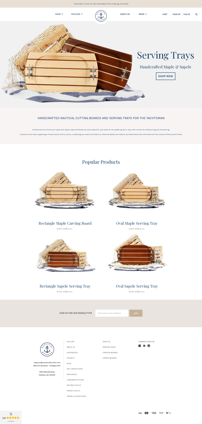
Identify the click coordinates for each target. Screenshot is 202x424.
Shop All (107, 341)
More (141, 14)
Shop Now (165, 76)
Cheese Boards (110, 358)
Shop (58, 14)
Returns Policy (74, 385)
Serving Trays (109, 347)
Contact (70, 358)
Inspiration (72, 352)
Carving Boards (110, 352)
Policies (75, 14)
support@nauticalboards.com (47, 362)
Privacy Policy (73, 391)
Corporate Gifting (75, 380)
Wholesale (72, 374)
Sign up (176, 14)
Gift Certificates (75, 369)
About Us (125, 14)
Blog (69, 363)
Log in (186, 14)
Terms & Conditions (76, 396)
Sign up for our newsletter (76, 313)
